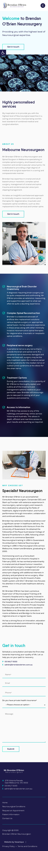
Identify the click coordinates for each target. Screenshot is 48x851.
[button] (3, 53)
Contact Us (7, 818)
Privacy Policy (8, 846)
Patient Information (10, 815)
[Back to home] (14, 5)
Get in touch (13, 47)
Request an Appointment (13, 811)
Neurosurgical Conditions (13, 807)
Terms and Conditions (27, 846)
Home (4, 803)
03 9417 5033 (11, 662)
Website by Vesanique (14, 842)
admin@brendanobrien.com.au (19, 665)
